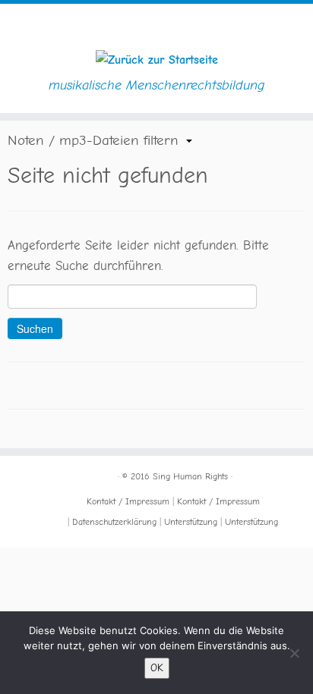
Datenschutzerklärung (114, 522)
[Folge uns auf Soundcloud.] (23, 490)
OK (156, 667)
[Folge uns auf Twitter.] (39, 473)
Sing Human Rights (190, 476)
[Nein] (294, 653)
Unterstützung (190, 522)
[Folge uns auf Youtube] (39, 490)
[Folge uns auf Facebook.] (23, 473)
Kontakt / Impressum (128, 501)
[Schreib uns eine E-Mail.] (23, 508)
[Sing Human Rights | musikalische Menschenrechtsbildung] (156, 60)
